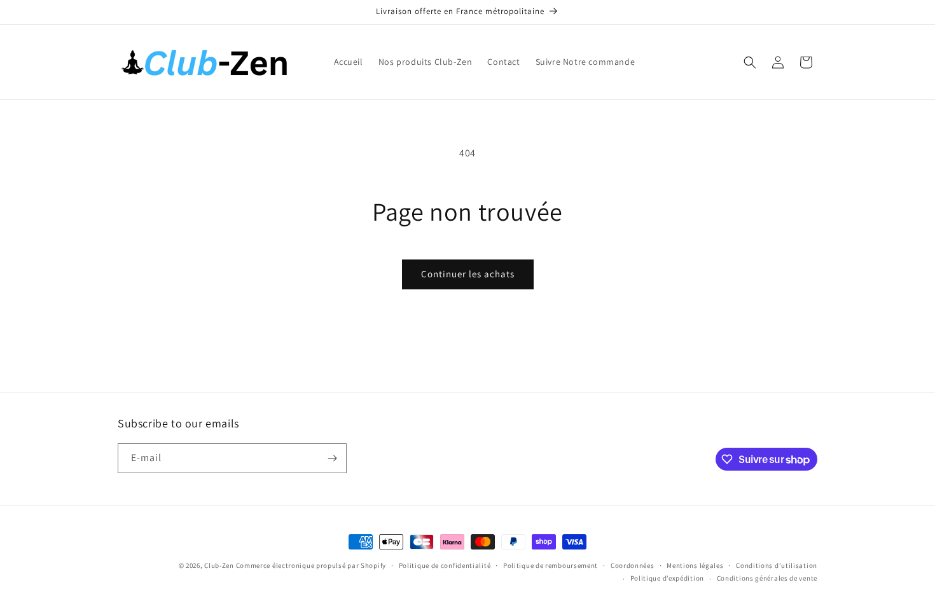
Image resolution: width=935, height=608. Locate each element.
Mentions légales (695, 565)
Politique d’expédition (667, 578)
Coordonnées (632, 565)
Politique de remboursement (550, 565)
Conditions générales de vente (767, 578)
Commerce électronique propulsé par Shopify (311, 565)
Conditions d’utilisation (776, 565)
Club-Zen (219, 565)
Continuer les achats (468, 274)
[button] (750, 62)
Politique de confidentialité (445, 565)
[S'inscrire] (332, 458)
